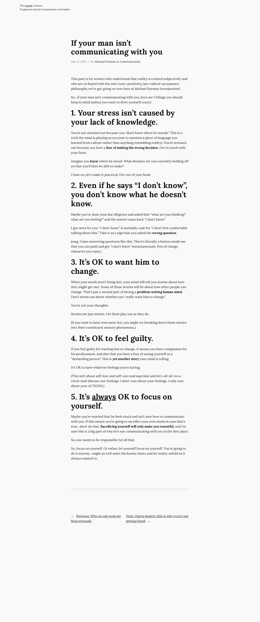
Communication (130, 61)
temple (29, 5)
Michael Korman (105, 61)
